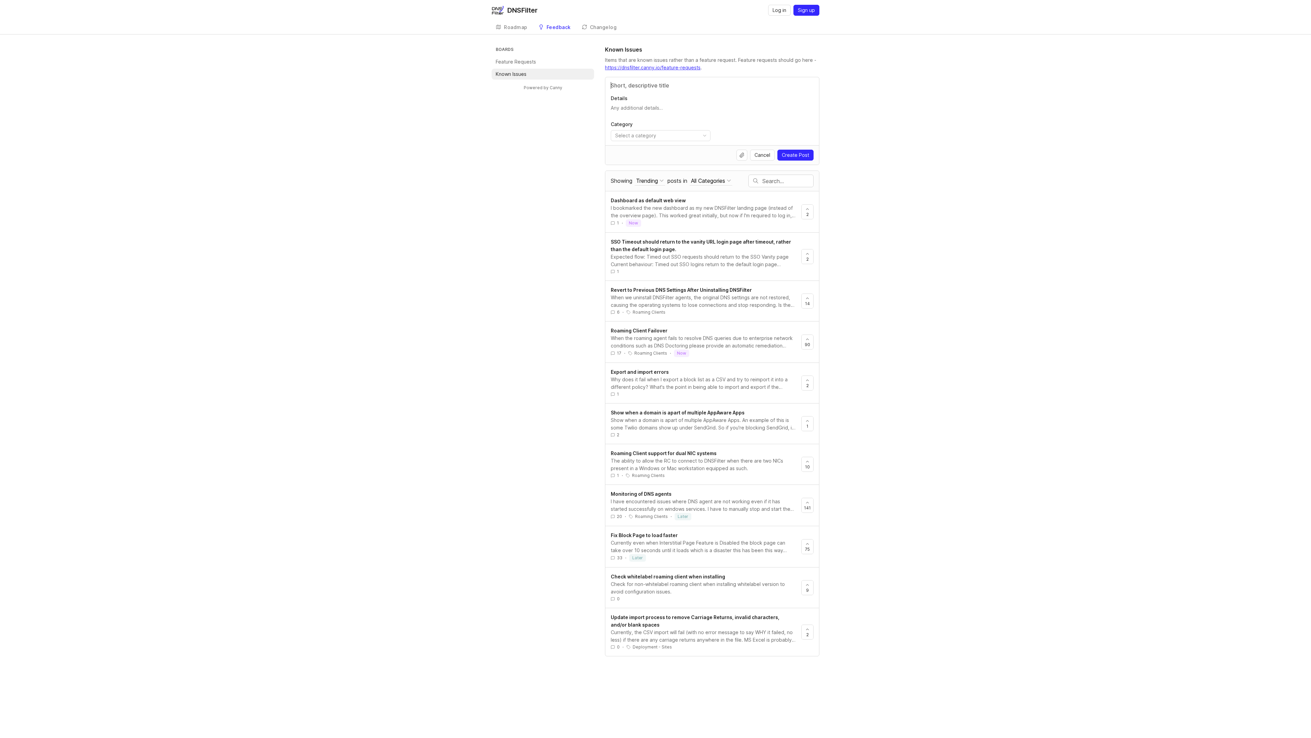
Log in (779, 10)
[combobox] (660, 135)
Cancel (762, 155)
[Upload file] (741, 155)
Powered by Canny (543, 87)
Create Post (795, 155)
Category (622, 124)
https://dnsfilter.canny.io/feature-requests (653, 67)
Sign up (806, 10)
